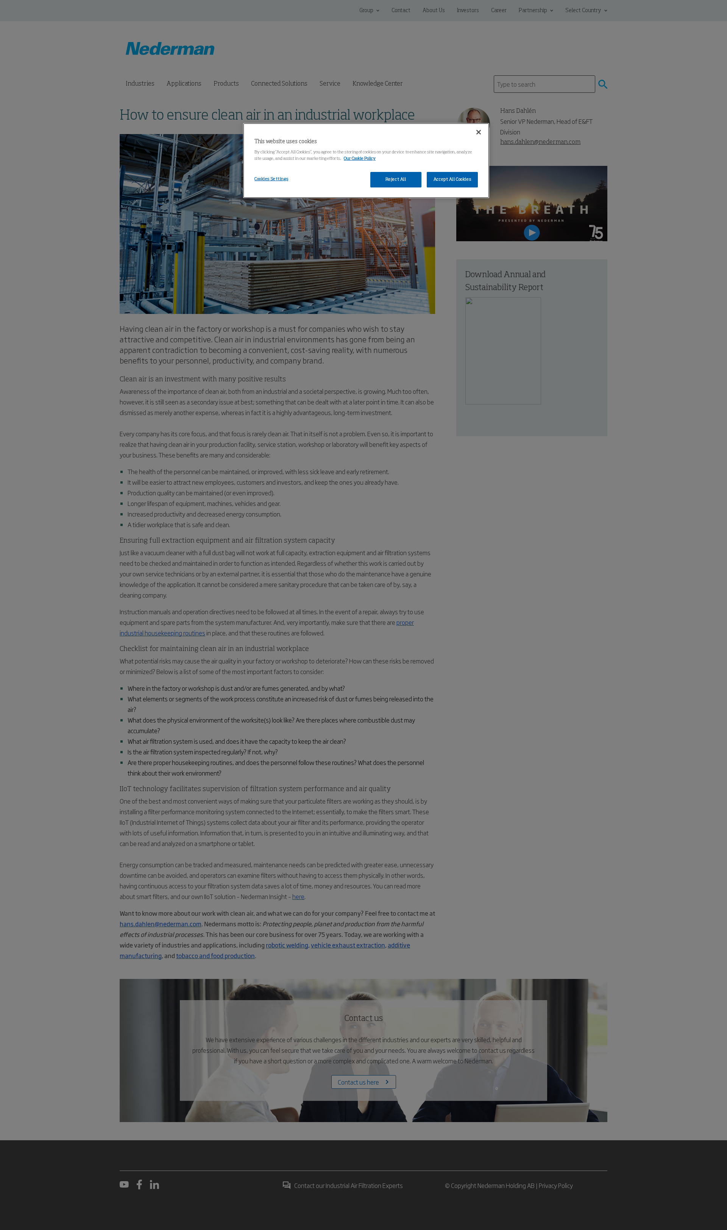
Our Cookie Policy (360, 158)
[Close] (478, 132)
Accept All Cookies (452, 179)
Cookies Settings (271, 179)
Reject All (395, 179)
